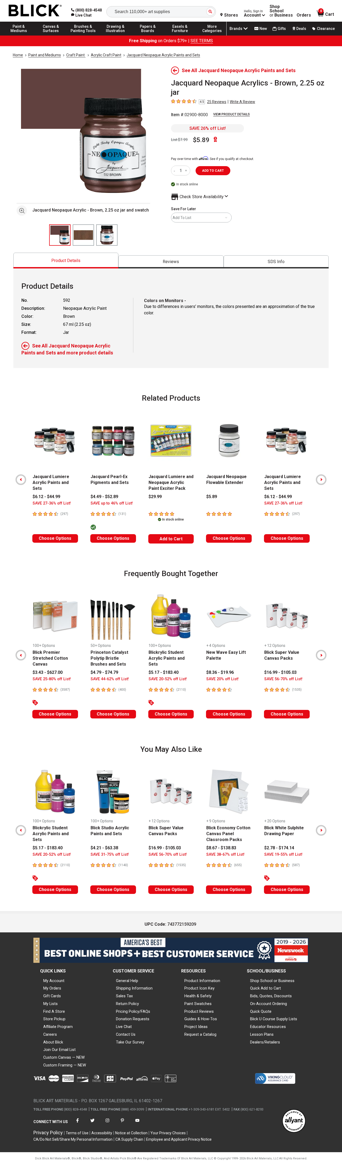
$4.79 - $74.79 (104, 672)
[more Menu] (212, 35)
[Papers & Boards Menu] (148, 35)
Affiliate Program (58, 1026)
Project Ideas (196, 1026)
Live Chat (124, 1026)
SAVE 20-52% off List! (168, 679)
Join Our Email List (59, 1049)
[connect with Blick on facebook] (77, 1123)
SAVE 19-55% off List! (283, 854)
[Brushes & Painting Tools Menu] (83, 35)
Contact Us (125, 1034)
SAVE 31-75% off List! (110, 854)
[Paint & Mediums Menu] (19, 35)
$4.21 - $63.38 (104, 847)
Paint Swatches (198, 1003)
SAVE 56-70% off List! (283, 679)
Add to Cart (171, 538)
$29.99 (155, 496)
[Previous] (20, 479)
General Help (127, 980)
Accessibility (101, 1133)
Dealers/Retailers (265, 1042)
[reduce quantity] (175, 170)
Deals (301, 28)
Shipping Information (134, 988)
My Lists (50, 1003)
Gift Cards (52, 996)
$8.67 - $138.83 (221, 847)
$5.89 (201, 140)
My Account (53, 980)
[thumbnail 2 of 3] (83, 235)
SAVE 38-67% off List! (225, 854)
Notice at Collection (131, 1133)
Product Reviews (199, 1011)
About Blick (53, 1042)
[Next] (321, 479)
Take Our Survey (130, 1042)
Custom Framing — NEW (64, 1065)
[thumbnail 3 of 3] (107, 235)
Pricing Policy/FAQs (133, 1011)
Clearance (326, 28)
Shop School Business (281, 11)
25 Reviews (216, 102)
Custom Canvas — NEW (64, 1057)
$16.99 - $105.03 (280, 672)
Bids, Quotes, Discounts (271, 996)
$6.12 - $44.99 (46, 496)
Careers (50, 1034)
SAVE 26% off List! (207, 128)
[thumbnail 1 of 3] (60, 235)
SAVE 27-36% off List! (52, 503)
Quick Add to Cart (265, 988)
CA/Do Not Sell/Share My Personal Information (72, 1139)
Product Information (202, 980)
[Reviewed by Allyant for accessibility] (294, 1121)
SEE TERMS (202, 40)
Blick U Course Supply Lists (273, 1019)
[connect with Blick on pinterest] (122, 1123)
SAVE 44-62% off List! (110, 679)
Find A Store (54, 1011)
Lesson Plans (262, 1034)
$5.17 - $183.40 (163, 672)
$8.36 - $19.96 (220, 672)
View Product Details (231, 114)
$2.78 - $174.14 (279, 847)
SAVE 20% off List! (222, 679)
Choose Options (55, 538)
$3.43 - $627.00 (48, 672)
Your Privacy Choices (168, 1133)
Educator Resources (268, 1026)
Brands (236, 28)
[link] (81, 15)
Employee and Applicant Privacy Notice (179, 1139)
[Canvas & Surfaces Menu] (51, 35)
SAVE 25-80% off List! (52, 679)
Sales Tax (124, 996)
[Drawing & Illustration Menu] (115, 35)
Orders (304, 15)
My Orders (52, 988)
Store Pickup (54, 1019)
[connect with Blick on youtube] (137, 1123)
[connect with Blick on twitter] (92, 1123)
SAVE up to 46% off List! (112, 503)
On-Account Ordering (268, 1003)
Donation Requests (132, 1019)
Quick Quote (260, 1011)
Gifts (282, 28)
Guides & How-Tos (200, 1019)
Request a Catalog (200, 1034)
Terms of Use (77, 1133)
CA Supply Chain (129, 1139)
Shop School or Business (272, 980)
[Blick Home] (35, 10)
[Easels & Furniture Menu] (180, 35)
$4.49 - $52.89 (104, 496)
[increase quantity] (186, 170)
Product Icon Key (199, 988)
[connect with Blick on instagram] (107, 1123)
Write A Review (242, 102)
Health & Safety (198, 996)
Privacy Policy (48, 1132)
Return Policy (127, 1003)
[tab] (65, 260)
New (263, 28)
